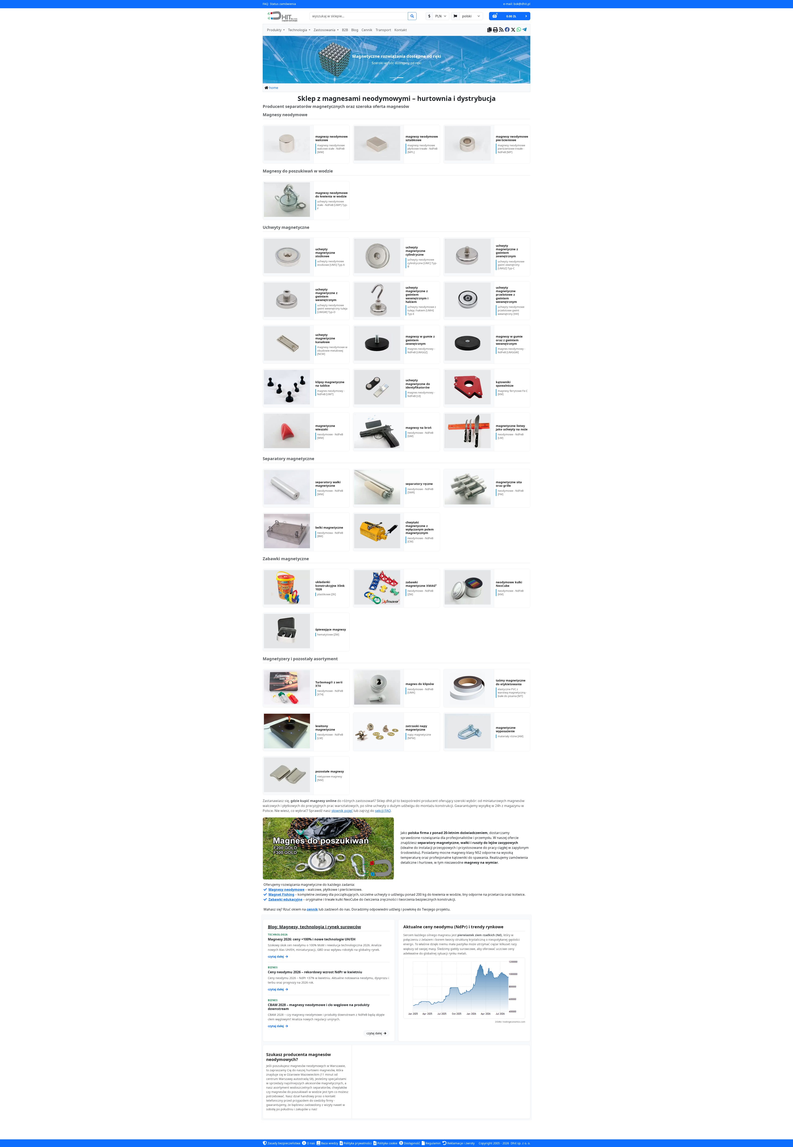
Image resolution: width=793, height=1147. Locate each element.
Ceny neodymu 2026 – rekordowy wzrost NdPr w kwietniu (315, 972)
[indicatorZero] (393, 77)
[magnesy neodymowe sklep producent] (328, 848)
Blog (354, 30)
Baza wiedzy (329, 1143)
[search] (412, 16)
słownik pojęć (342, 811)
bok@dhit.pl (522, 4)
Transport (383, 30)
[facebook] (507, 30)
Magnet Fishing (281, 894)
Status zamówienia (283, 4)
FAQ (265, 4)
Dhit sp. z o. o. (520, 1143)
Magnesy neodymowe (286, 889)
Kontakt (400, 30)
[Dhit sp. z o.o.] (282, 16)
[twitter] (513, 30)
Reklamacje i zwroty (460, 1143)
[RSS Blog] (501, 30)
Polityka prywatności (357, 1143)
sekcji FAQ (383, 811)
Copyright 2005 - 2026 (494, 1143)
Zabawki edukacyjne (285, 899)
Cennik (367, 30)
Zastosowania (325, 30)
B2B (345, 30)
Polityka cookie (386, 1143)
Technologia (298, 30)
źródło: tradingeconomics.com (510, 1021)
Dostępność (411, 1143)
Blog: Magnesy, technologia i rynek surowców (314, 927)
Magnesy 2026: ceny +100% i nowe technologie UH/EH (311, 939)
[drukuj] (495, 30)
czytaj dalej (276, 956)
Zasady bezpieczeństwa (283, 1143)
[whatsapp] (518, 30)
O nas (310, 1143)
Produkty (274, 30)
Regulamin (433, 1143)
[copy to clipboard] (489, 30)
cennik (312, 909)
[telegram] (524, 30)
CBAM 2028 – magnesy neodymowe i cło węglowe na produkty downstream (318, 1007)
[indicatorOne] (400, 77)
